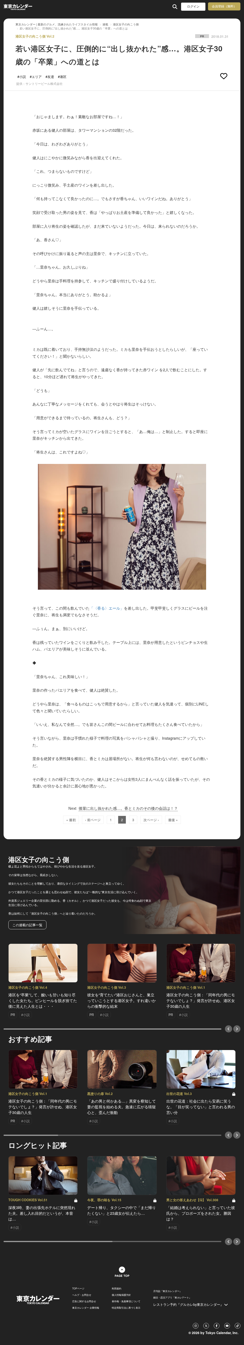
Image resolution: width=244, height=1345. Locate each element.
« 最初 (71, 819)
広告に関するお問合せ (84, 1301)
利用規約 (116, 1288)
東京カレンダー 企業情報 (85, 1307)
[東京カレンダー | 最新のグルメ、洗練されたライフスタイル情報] (25, 6)
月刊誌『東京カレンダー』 (167, 1291)
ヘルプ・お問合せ (81, 1295)
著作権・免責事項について (126, 1301)
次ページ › (151, 819)
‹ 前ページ (93, 819)
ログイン (193, 6)
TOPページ (78, 1288)
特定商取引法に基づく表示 (126, 1307)
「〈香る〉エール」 (107, 608)
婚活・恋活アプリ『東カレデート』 (172, 1297)
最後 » (173, 819)
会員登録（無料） (224, 6)
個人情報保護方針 (121, 1295)
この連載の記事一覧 (27, 924)
